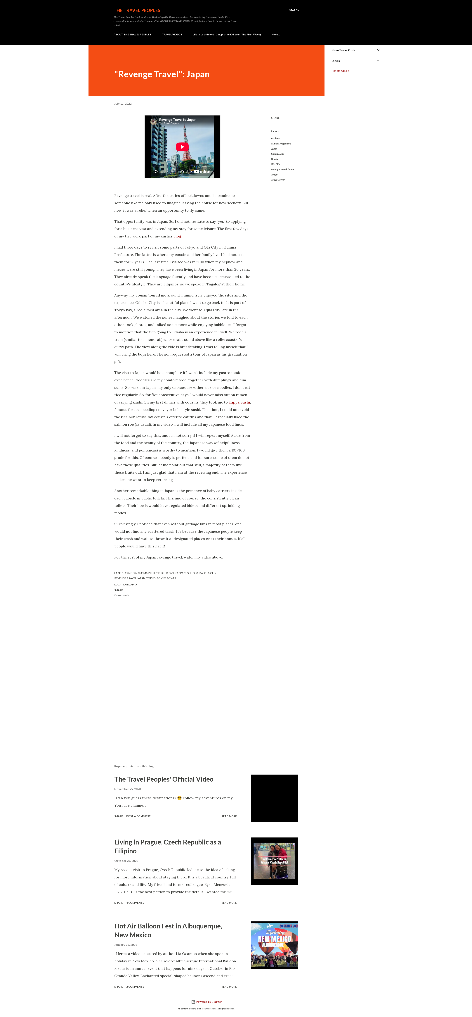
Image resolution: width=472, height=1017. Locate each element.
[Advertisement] (176, 718)
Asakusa (275, 138)
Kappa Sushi (239, 402)
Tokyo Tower (278, 179)
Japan (274, 148)
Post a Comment (138, 816)
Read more (229, 816)
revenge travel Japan (282, 169)
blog (177, 236)
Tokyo (274, 174)
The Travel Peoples (137, 10)
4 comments (135, 902)
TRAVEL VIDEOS (172, 34)
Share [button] (275, 117)
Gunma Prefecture (281, 143)
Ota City (275, 164)
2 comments (135, 986)
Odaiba (275, 159)
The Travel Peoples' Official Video (164, 779)
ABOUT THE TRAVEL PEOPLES (132, 34)
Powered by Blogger (209, 1002)
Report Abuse (340, 70)
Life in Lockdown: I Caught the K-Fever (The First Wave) (227, 34)
